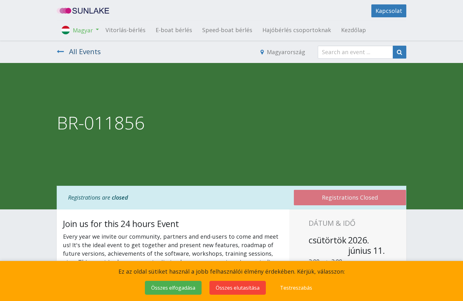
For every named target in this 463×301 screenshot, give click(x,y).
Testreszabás (296, 287)
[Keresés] (399, 52)
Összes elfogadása (173, 287)
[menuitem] (125, 30)
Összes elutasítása (238, 287)
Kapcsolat (388, 10)
